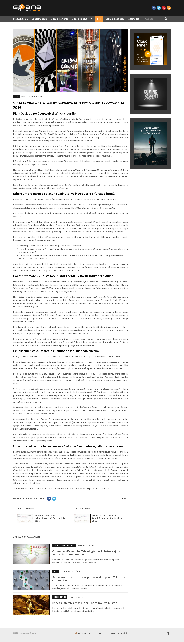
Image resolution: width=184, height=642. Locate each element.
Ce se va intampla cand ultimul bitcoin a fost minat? (84, 603)
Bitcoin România (59, 18)
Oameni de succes (114, 18)
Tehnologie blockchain (64, 545)
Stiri (99, 18)
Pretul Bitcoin (20, 18)
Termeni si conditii (118, 633)
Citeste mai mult (41, 519)
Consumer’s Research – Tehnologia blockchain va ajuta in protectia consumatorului (87, 552)
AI (92, 18)
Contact (101, 633)
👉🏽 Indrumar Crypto (84, 633)
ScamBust (133, 18)
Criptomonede (39, 18)
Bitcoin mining (79, 18)
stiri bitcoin (121, 498)
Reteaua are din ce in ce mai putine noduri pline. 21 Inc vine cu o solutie (89, 578)
